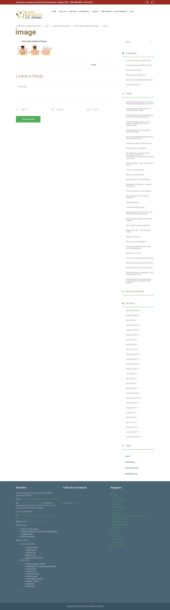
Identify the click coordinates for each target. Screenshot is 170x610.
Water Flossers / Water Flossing (138, 179)
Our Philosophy (118, 499)
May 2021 (130, 417)
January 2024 (131, 330)
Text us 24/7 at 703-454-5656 (29, 503)
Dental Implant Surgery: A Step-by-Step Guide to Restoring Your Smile (140, 103)
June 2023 (130, 340)
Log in (127, 456)
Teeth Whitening (132, 202)
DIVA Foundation (120, 11)
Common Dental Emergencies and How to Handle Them (139, 138)
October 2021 (131, 403)
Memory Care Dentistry (135, 175)
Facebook (76, 503)
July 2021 (130, 413)
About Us (62, 11)
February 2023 (131, 354)
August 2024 (131, 315)
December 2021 (132, 398)
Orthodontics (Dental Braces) (137, 65)
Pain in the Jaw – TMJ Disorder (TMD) (138, 231)
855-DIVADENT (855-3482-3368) (46, 499)
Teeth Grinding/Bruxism (135, 207)
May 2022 (130, 379)
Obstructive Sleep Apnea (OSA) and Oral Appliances (138, 247)
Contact (95, 11)
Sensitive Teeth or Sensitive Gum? (139, 268)
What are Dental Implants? (136, 242)
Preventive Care (132, 70)
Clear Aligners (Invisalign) (136, 148)
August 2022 (131, 369)
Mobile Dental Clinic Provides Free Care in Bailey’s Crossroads (139, 213)
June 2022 (130, 374)
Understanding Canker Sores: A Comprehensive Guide (138, 109)
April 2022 (130, 383)
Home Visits (117, 539)
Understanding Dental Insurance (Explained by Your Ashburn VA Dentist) (138, 281)
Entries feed (130, 462)
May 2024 (130, 320)
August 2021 (131, 408)
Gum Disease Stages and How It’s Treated (139, 219)
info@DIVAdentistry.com (36, 522)
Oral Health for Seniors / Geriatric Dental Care (139, 185)
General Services (118, 513)
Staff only (20, 590)
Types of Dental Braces (135, 170)
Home (54, 11)
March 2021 (130, 427)
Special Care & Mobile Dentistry (138, 80)
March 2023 (130, 349)
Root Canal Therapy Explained (138, 225)
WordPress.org (131, 474)
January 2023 (131, 359)
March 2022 (130, 388)
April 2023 (130, 345)
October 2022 (131, 364)
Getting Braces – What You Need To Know (140, 164)
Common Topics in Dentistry (137, 60)
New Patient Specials (120, 525)
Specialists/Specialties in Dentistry (139, 263)
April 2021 (130, 422)
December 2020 (132, 437)
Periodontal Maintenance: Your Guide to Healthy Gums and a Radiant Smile (138, 123)
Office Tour (116, 505)
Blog (131, 11)
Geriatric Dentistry (119, 522)
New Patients (106, 11)
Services (72, 11)
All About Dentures (133, 237)
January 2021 (131, 432)
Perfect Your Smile (133, 253)
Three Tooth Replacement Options (139, 258)
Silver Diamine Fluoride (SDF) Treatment (137, 197)
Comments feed (131, 468)
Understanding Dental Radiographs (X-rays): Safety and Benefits (139, 116)
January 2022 (131, 393)
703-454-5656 (76, 2)
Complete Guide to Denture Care (138, 143)
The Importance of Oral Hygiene (138, 191)
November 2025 (132, 311)
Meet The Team (118, 502)
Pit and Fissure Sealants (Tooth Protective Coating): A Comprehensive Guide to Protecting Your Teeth (140, 155)
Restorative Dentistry (134, 75)
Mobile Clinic (117, 542)
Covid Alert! (88, 2)
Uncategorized (132, 85)
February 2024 (131, 325)
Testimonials (84, 11)
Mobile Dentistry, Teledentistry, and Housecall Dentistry (139, 273)
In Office (115, 536)
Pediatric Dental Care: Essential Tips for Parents (138, 131)
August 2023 (131, 335)
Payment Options (119, 507)
